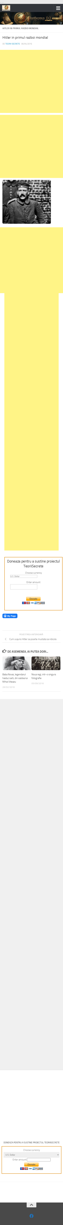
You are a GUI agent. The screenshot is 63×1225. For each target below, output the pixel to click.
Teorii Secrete (12, 44)
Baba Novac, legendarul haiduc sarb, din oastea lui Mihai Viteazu (15, 678)
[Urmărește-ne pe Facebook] (32, 1216)
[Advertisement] (31, 81)
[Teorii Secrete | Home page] (7, 8)
